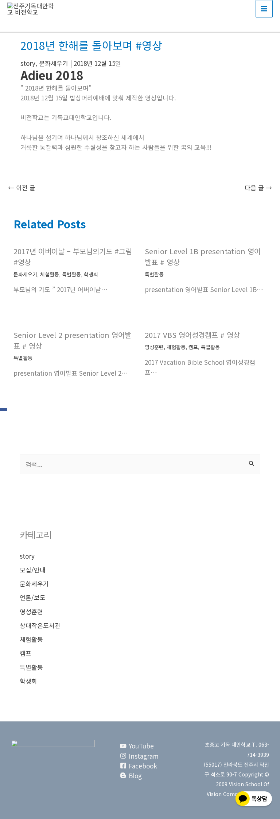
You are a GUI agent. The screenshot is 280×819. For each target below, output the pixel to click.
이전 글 (21, 187)
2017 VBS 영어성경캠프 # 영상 (192, 334)
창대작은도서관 (40, 625)
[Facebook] (3, 409)
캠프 (193, 347)
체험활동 (49, 274)
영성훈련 (154, 347)
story (27, 63)
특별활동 (71, 274)
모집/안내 (33, 569)
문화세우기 (53, 63)
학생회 (91, 274)
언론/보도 (33, 597)
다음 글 (258, 187)
